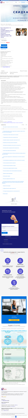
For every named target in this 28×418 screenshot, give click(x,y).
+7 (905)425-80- (4, 400)
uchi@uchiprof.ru (3, 403)
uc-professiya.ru (12, 406)
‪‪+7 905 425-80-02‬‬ (9, 121)
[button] (14, 320)
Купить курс (4, 47)
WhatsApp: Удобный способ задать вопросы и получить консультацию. (13, 122)
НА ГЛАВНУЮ (7, 2)
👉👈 (14, 0)
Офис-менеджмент (4, 40)
